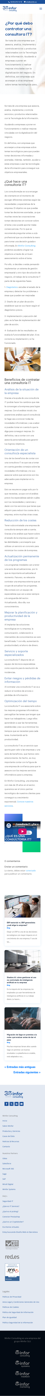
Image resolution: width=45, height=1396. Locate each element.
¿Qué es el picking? (10, 1211)
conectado (31, 870)
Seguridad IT (7, 1201)
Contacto (6, 1146)
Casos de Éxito (8, 1136)
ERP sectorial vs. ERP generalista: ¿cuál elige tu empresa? (21, 923)
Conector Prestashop (11, 1216)
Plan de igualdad (9, 1317)
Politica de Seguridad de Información (18, 1312)
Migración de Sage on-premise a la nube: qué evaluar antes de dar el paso (22, 1037)
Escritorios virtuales (10, 1227)
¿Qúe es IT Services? (10, 1206)
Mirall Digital (7, 1184)
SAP (4, 1179)
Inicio (4, 1121)
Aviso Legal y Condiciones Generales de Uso (20, 1302)
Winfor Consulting (26, 246)
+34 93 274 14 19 (16, 2)
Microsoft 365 (8, 1169)
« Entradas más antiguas (19, 1067)
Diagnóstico (12, 287)
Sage (4, 1174)
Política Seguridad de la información (17, 1322)
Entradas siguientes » (27, 1072)
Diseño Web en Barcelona (27, 1232)
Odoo (4, 1158)
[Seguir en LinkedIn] (16, 1104)
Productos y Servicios (11, 1131)
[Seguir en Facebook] (6, 1104)
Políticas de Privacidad (11, 1297)
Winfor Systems (9, 1189)
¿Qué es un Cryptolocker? (13, 1222)
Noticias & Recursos (10, 1141)
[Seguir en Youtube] (22, 1104)
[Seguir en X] (12, 1104)
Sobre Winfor (8, 1126)
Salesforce (6, 1163)
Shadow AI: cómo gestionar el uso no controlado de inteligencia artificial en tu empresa (21, 980)
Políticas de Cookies (10, 1307)
